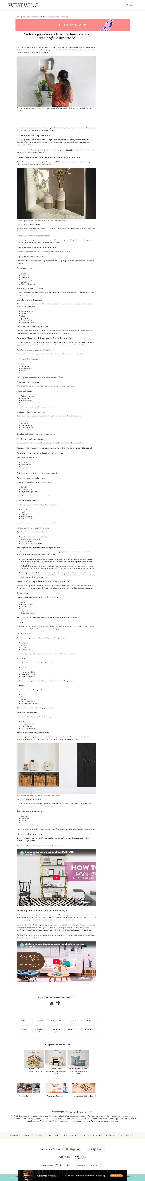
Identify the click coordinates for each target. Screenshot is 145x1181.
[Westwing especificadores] (80, 1157)
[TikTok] (64, 1165)
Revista (48, 1135)
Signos (23, 1021)
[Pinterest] (60, 1165)
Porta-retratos (26, 320)
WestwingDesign (39, 925)
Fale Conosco (110, 1135)
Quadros (24, 313)
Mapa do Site (130, 1135)
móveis (69, 150)
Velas (23, 315)
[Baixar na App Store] (96, 1149)
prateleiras (57, 161)
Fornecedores (75, 1135)
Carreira (57, 1135)
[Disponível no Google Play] (72, 1149)
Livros (23, 273)
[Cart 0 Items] (135, 5)
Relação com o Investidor (93, 1135)
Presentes (40, 1021)
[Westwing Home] (23, 5)
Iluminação (89, 1029)
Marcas (26, 1135)
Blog (65, 1135)
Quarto (89, 1021)
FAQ (120, 1135)
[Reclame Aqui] (100, 1165)
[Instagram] (68, 1165)
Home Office (72, 1029)
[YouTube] (57, 1165)
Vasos (23, 311)
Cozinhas (23, 1029)
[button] (126, 5)
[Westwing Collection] (64, 1157)
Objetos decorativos (29, 284)
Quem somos (15, 1135)
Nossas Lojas (37, 1135)
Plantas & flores (56, 1021)
